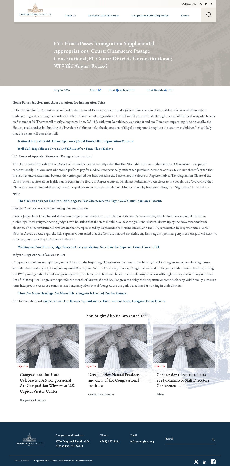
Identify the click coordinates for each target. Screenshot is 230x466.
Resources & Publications (103, 15)
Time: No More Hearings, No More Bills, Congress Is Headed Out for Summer (73, 293)
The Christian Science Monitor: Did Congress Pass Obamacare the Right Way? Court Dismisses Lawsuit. (90, 201)
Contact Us (189, 3)
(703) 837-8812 (110, 441)
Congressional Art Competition (150, 15)
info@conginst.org (142, 441)
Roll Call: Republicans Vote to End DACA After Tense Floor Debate (65, 149)
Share (93, 90)
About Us (70, 15)
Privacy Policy (21, 460)
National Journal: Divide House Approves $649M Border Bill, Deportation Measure (76, 141)
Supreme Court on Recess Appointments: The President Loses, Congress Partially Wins (104, 301)
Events (185, 15)
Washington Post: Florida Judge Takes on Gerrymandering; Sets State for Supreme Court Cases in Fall (88, 247)
